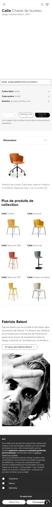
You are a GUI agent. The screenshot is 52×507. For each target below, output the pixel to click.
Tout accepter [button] (38, 502)
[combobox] (26, 82)
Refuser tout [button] (14, 502)
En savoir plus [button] (26, 496)
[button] (46, 502)
